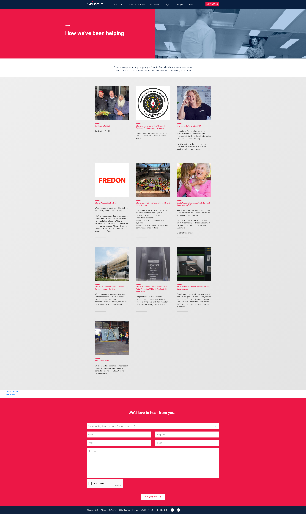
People (180, 4)
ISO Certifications (124, 510)
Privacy (103, 510)
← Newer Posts (11, 391)
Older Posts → (11, 394)
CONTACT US (212, 4)
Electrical (118, 4)
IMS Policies (112, 510)
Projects (168, 4)
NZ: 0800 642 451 (162, 510)
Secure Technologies (136, 4)
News (190, 4)
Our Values (154, 4)
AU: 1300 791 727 (147, 510)
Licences (135, 510)
